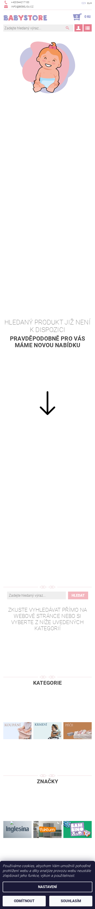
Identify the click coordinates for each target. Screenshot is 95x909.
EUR (89, 3)
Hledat (78, 595)
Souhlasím (71, 901)
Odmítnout (24, 901)
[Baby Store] (25, 17)
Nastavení (47, 887)
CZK (84, 3)
